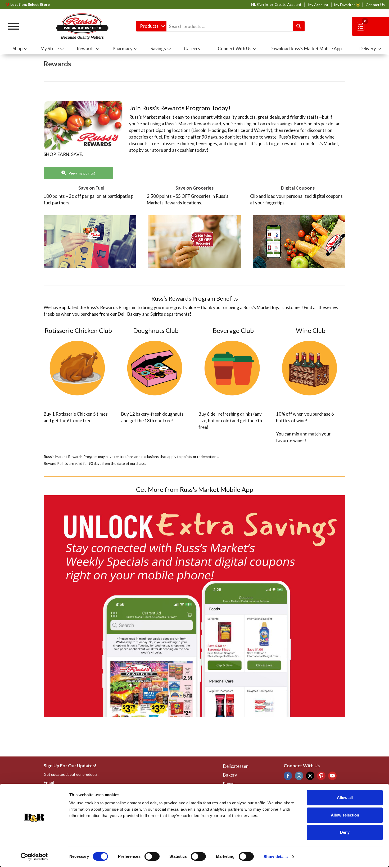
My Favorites (344, 4)
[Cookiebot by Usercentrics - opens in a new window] (34, 857)
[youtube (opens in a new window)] (332, 777)
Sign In (262, 4)
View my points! (81, 173)
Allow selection (345, 815)
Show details (276, 856)
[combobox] (151, 26)
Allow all (345, 797)
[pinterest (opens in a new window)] (321, 777)
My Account (318, 4)
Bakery (230, 775)
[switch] (152, 856)
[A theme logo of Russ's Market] (82, 26)
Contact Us (375, 4)
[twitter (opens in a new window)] (310, 777)
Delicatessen (235, 766)
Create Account (288, 4)
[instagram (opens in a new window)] (299, 777)
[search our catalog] (299, 26)
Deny (345, 832)
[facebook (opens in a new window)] (288, 777)
